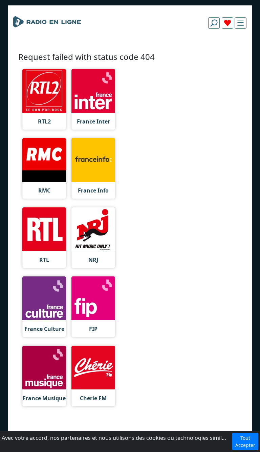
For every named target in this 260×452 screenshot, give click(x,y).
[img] (240, 23)
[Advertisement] (130, 50)
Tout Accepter (245, 441)
